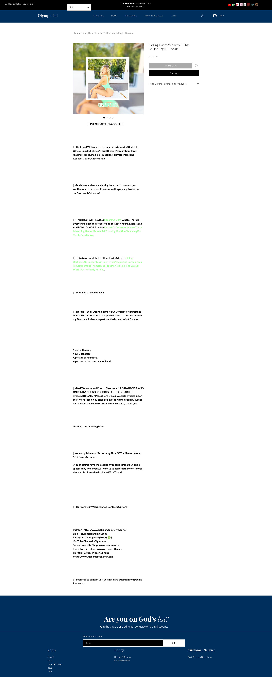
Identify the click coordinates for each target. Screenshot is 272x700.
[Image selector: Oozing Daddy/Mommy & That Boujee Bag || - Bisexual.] (104, 117)
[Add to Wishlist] (196, 65)
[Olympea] (241, 4)
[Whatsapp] (233, 4)
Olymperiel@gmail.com (202, 657)
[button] (202, 15)
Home (76, 32)
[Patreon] (237, 4)
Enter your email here (92, 636)
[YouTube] (229, 4)
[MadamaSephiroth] (252, 4)
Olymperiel (48, 15)
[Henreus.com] (245, 4)
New (49, 660)
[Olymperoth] (248, 4)
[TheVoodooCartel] (256, 4)
